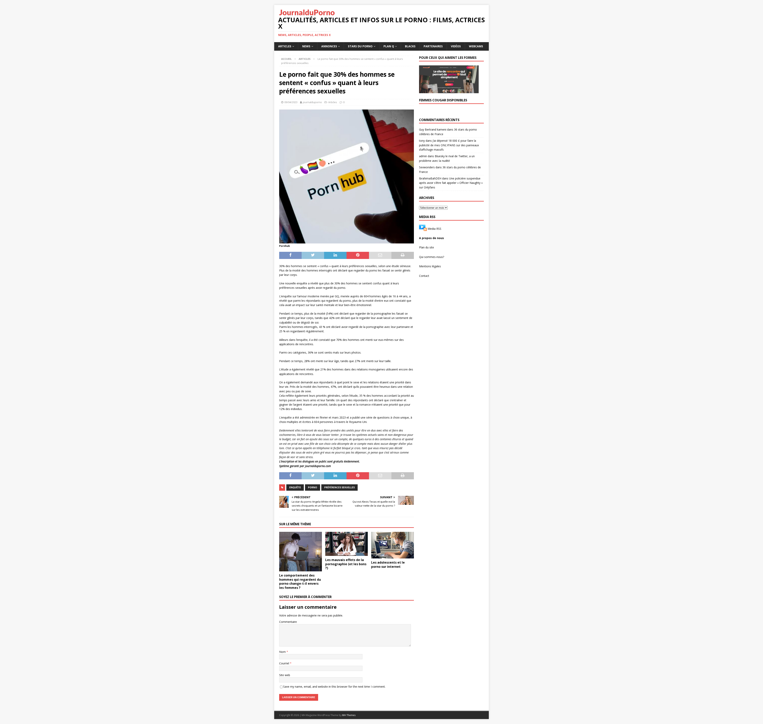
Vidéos (456, 46)
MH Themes (348, 715)
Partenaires (433, 46)
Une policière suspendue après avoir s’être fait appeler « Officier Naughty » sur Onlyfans (451, 182)
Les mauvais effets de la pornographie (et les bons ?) (345, 564)
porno (312, 487)
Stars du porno (360, 46)
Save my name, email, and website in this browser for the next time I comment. (334, 686)
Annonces (329, 46)
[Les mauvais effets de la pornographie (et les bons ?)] (346, 544)
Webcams (476, 46)
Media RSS (434, 229)
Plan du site (426, 247)
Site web (284, 675)
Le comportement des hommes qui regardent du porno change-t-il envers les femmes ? (300, 581)
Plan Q (388, 46)
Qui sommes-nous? (431, 257)
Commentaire (288, 622)
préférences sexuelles (339, 487)
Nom (283, 652)
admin (423, 156)
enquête (295, 487)
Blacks (410, 46)
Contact (424, 276)
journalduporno (312, 102)
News (306, 46)
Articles (284, 46)
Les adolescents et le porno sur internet (388, 564)
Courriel (284, 663)
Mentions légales (430, 266)
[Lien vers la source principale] (423, 229)
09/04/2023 (290, 102)
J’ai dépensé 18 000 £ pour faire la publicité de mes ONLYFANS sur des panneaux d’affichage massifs (449, 145)
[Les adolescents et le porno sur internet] (392, 545)
